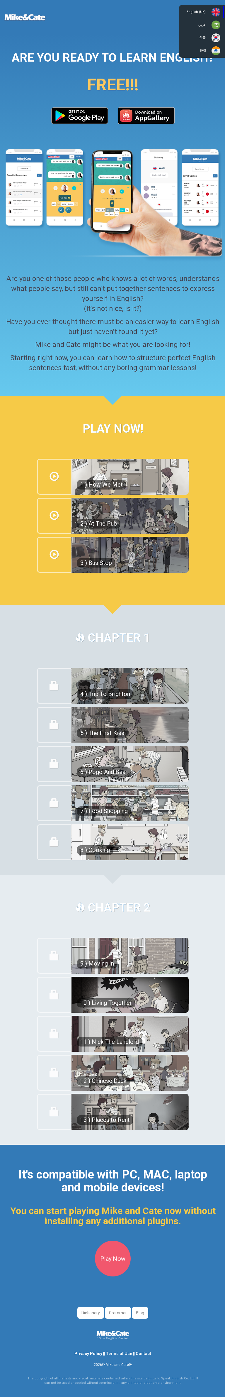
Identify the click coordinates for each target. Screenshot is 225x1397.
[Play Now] (112, 1274)
